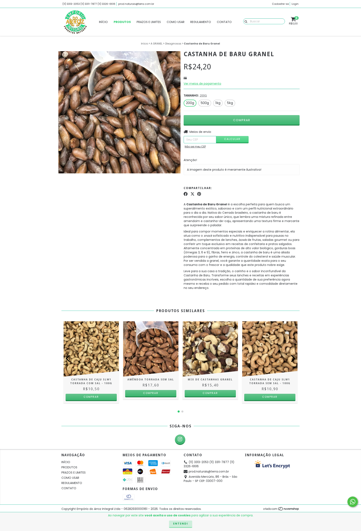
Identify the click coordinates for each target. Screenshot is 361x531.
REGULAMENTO (200, 22)
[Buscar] (245, 21)
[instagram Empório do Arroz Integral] (180, 439)
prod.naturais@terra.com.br (136, 4)
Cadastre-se (280, 4)
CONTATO (224, 22)
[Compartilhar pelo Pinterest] (199, 194)
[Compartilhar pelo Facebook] (186, 194)
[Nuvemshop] (281, 510)
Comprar (150, 393)
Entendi (180, 523)
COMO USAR (175, 22)
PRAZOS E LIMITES (149, 22)
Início (144, 43)
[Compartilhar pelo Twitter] (192, 194)
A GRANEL (156, 43)
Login (295, 4)
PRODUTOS (122, 22)
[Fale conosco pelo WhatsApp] (352, 502)
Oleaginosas (173, 43)
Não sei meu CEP (195, 146)
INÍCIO (103, 22)
